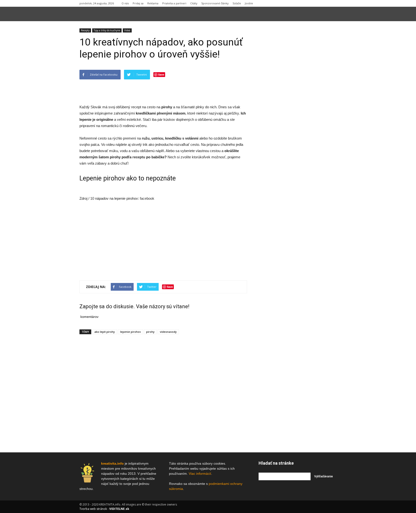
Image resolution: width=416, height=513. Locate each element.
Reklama (152, 3)
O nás (125, 3)
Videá (127, 30)
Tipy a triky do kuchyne (107, 30)
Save (161, 74)
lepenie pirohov (130, 331)
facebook (147, 198)
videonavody (168, 331)
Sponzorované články (215, 3)
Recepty (85, 30)
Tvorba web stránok (93, 509)
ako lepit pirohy (104, 331)
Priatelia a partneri (174, 3)
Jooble (249, 3)
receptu (138, 157)
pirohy (150, 331)
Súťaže (237, 3)
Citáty (193, 3)
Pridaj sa (138, 3)
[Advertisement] (163, 91)
